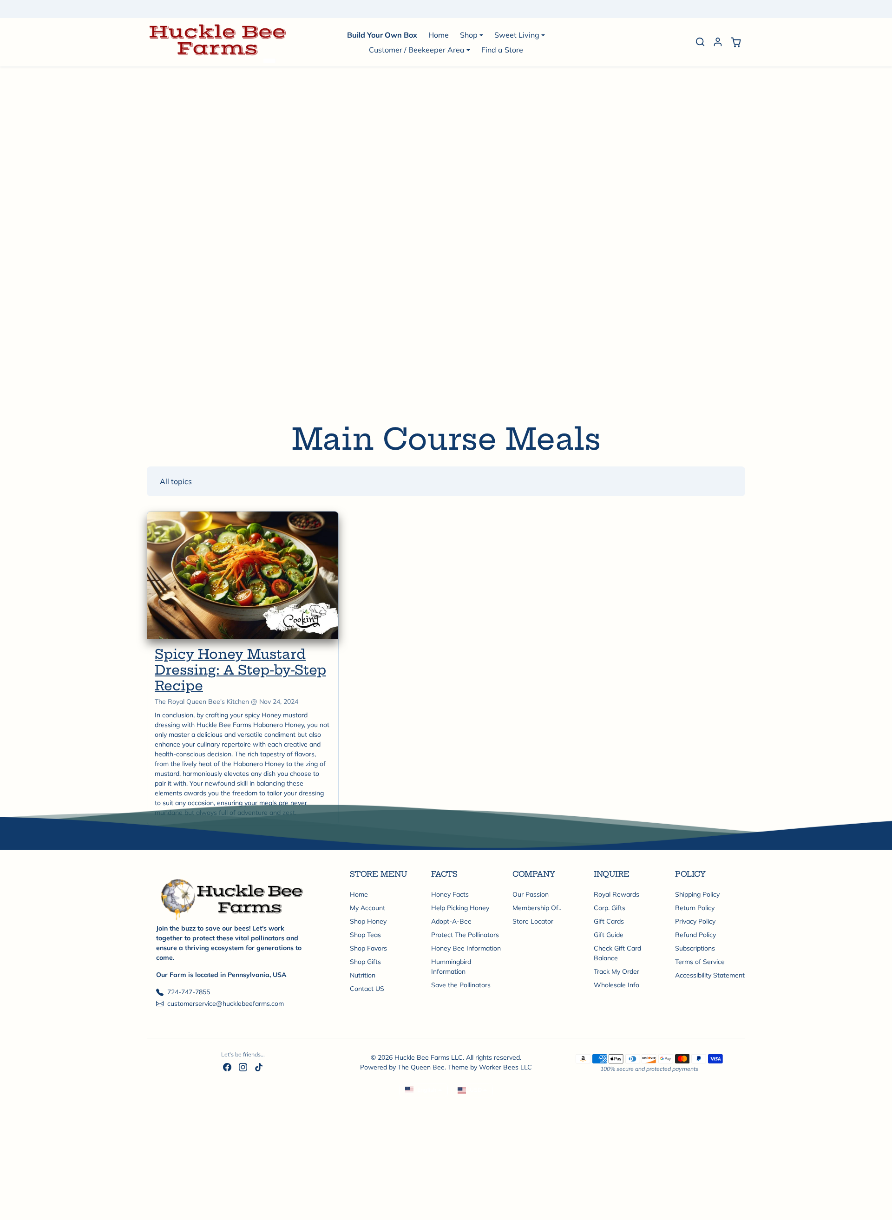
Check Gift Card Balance (617, 953)
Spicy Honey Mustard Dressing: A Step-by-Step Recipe (240, 669)
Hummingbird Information (451, 967)
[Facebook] (227, 1067)
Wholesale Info (616, 985)
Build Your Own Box (382, 34)
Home (438, 34)
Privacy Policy (695, 921)
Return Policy (695, 908)
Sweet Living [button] (516, 34)
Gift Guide (608, 935)
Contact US (367, 988)
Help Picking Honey (460, 908)
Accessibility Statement (710, 975)
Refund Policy (695, 935)
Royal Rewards (616, 894)
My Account (367, 908)
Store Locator (532, 921)
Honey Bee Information (466, 948)
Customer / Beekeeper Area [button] (417, 49)
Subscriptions (695, 948)
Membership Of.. (536, 908)
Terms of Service (700, 962)
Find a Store (502, 49)
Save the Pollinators (461, 985)
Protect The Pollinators (465, 935)
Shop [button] (469, 34)
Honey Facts (450, 894)
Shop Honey (368, 921)
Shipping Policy (697, 894)
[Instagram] (243, 1067)
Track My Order (616, 971)
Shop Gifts (365, 962)
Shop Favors (368, 948)
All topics (176, 481)
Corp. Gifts (609, 908)
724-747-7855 (188, 992)
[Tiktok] (259, 1067)
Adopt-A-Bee (451, 921)
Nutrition (362, 975)
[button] (700, 42)
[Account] (718, 42)
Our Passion (530, 894)
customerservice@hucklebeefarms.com (225, 1003)
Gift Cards (609, 921)
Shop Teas (365, 935)
